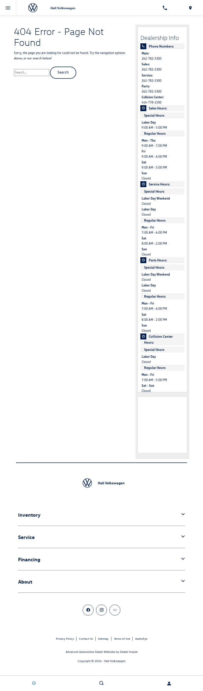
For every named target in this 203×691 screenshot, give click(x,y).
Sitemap (103, 638)
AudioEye (141, 638)
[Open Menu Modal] (8, 8)
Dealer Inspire (129, 652)
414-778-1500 (151, 102)
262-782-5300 (151, 58)
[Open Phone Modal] (165, 8)
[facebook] (88, 610)
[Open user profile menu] (169, 683)
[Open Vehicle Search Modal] (101, 683)
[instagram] (101, 610)
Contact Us (86, 638)
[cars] (114, 610)
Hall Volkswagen (115, 661)
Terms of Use (122, 638)
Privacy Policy (65, 638)
